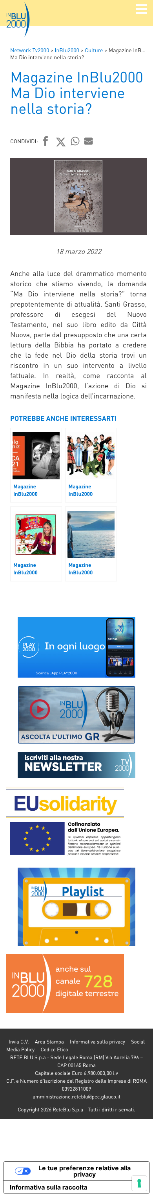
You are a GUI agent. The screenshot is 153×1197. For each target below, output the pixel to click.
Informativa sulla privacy (97, 1041)
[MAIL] (88, 140)
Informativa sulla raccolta (48, 1187)
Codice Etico (54, 1049)
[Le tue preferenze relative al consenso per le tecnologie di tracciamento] (139, 1183)
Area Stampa (49, 1041)
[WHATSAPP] (75, 140)
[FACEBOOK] (45, 141)
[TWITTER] (61, 141)
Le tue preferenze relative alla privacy (84, 1171)
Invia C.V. (19, 1041)
